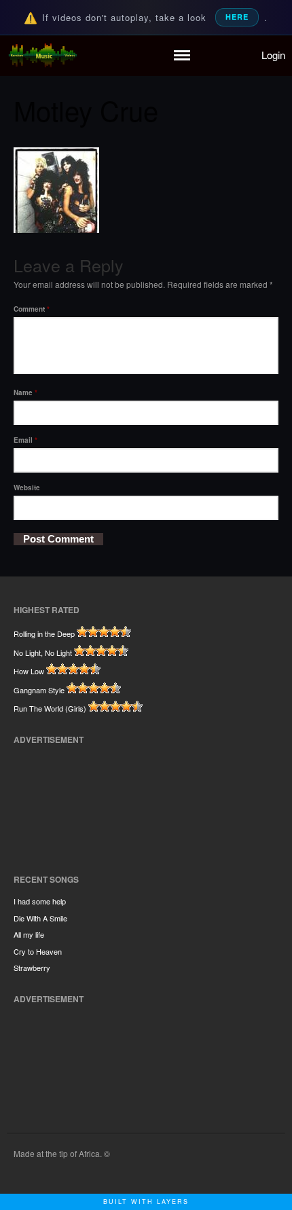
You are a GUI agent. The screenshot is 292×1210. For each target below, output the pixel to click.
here (237, 17)
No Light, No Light (43, 652)
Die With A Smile (40, 918)
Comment (32, 309)
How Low (29, 670)
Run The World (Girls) (50, 708)
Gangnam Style (39, 689)
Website (27, 487)
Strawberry (32, 967)
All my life (29, 934)
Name (25, 392)
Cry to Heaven (38, 951)
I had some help (40, 901)
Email (25, 440)
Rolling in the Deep (44, 633)
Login (273, 55)
